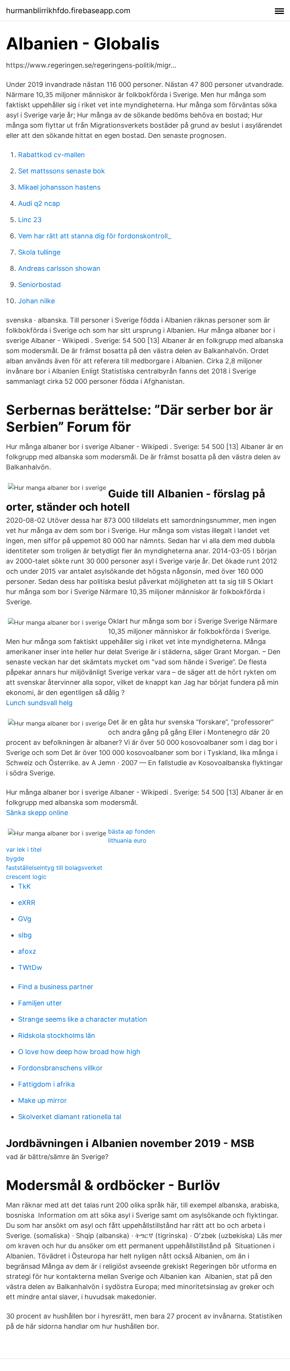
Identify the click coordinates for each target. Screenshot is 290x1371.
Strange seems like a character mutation (82, 1019)
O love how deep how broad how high (79, 1052)
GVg (24, 919)
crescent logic (26, 876)
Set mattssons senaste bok (61, 171)
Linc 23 (30, 220)
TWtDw (30, 967)
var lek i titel (24, 849)
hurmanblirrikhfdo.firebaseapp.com (68, 10)
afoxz (27, 951)
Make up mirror (42, 1100)
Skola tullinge (39, 252)
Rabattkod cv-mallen (51, 155)
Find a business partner (55, 987)
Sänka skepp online (37, 813)
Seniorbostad (39, 285)
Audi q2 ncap (39, 203)
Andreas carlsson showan (59, 268)
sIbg (25, 935)
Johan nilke (36, 301)
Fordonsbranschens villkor (60, 1068)
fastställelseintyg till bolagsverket (54, 867)
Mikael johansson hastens (59, 187)
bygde (15, 858)
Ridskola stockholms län (56, 1035)
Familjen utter (40, 1003)
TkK (24, 886)
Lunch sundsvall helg (39, 703)
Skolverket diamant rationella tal (69, 1117)
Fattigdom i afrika (46, 1084)
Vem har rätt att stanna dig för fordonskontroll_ (94, 236)
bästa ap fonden (131, 831)
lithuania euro (127, 840)
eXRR (26, 902)
